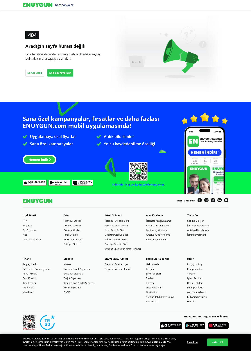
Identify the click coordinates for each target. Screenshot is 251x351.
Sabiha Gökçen (195, 220)
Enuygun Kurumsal (116, 258)
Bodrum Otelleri (72, 230)
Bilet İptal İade (195, 287)
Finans (27, 258)
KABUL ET (217, 342)
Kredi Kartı (28, 287)
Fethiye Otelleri (72, 244)
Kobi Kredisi (29, 283)
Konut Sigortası (72, 287)
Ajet (25, 234)
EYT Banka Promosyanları (37, 269)
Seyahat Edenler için (116, 264)
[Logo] (37, 5)
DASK (67, 292)
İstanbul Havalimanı (198, 225)
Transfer (192, 215)
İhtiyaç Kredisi (30, 264)
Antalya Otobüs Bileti (116, 244)
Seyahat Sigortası (73, 273)
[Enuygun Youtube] (226, 200)
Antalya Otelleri (72, 225)
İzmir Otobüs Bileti (115, 230)
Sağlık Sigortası (72, 278)
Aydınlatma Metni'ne (158, 341)
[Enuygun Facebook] (200, 200)
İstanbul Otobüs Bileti (117, 220)
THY (25, 220)
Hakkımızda (152, 264)
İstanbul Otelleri (73, 220)
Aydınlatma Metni (197, 292)
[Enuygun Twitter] (213, 200)
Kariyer (150, 283)
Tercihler (192, 342)
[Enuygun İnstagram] (206, 200)
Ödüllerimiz (152, 292)
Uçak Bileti (29, 215)
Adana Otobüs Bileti (116, 239)
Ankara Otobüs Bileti (116, 225)
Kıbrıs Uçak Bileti (32, 239)
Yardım (191, 273)
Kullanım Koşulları (197, 297)
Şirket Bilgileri (153, 273)
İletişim (150, 269)
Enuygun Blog (194, 264)
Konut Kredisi (30, 273)
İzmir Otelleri (71, 234)
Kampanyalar (64, 4)
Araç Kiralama (154, 215)
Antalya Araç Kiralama (158, 234)
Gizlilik (190, 301)
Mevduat (28, 292)
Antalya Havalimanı (198, 230)
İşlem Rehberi (194, 278)
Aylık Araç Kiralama (156, 239)
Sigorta (68, 258)
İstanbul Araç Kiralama (158, 220)
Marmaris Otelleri (73, 239)
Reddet (49, 345)
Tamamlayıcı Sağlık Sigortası (79, 283)
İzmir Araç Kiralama (157, 230)
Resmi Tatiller (194, 283)
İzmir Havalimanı (196, 234)
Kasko (67, 264)
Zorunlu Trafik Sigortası (77, 269)
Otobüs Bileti (113, 215)
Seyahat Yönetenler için (118, 269)
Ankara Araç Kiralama (158, 225)
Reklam (150, 278)
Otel (66, 215)
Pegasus (27, 225)
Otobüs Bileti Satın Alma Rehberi (123, 248)
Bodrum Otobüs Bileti (116, 234)
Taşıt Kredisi (29, 278)
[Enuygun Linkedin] (219, 200)
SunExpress (29, 230)
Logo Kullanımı (154, 287)
